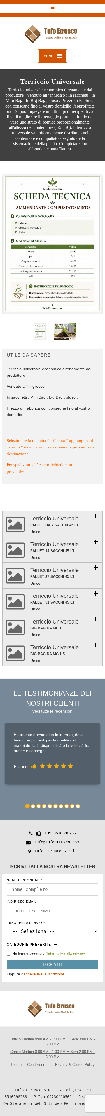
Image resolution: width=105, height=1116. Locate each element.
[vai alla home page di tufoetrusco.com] (53, 34)
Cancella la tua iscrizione (42, 974)
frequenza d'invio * (26, 922)
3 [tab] (38, 806)
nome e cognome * (25, 880)
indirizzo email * (23, 901)
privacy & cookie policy (75, 1064)
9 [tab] (72, 806)
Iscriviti (52, 964)
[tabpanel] (52, 755)
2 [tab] (33, 806)
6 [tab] (55, 806)
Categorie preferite (29, 945)
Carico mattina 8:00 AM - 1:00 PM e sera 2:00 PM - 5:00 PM (52, 1054)
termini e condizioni (27, 1064)
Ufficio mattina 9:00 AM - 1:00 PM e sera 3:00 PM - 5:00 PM (52, 1042)
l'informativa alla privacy (65, 953)
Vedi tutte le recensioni (52, 711)
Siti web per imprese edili (73, 1103)
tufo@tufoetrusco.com (56, 842)
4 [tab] (44, 806)
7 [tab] (61, 806)
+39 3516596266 (60, 833)
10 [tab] (78, 806)
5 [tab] (50, 806)
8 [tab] (66, 806)
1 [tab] (27, 806)
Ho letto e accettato (49, 953)
